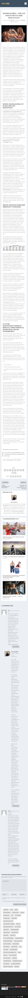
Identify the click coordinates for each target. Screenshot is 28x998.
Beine (11, 909)
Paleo (19, 952)
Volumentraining (15, 963)
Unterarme (6, 963)
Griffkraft (6, 929)
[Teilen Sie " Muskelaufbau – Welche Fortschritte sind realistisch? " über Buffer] (20, 470)
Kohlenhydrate (19, 938)
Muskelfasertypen (6, 189)
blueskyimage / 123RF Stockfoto (14, 460)
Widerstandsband (8, 966)
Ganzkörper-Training (9, 924)
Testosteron (7, 958)
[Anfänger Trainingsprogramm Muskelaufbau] (14, 548)
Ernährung (6, 915)
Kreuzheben (16, 943)
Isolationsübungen (8, 938)
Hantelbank (7, 932)
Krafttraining (7, 943)
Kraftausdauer (18, 941)
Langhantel (14, 946)
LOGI (20, 946)
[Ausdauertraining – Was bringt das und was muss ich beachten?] (14, 528)
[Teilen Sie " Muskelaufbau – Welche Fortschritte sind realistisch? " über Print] (15, 472)
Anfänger (6, 909)
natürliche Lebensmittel (10, 952)
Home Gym (12, 935)
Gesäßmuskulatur (8, 926)
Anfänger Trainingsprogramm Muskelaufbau (14, 556)
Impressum (14, 996)
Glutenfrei (17, 926)
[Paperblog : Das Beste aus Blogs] (4, 989)
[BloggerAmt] (11, 987)
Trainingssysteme (17, 961)
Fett (12, 915)
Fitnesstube (7, 918)
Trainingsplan (7, 961)
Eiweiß (22, 912)
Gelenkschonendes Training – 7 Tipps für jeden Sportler (13, 597)
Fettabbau (18, 915)
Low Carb (6, 949)
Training (14, 958)
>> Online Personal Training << (17, 511)
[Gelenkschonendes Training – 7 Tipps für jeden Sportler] (14, 587)
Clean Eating (15, 912)
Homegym (6, 935)
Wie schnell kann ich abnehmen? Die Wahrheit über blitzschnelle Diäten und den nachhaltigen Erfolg (14, 576)
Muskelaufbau (13, 949)
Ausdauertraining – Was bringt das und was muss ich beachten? (13, 537)
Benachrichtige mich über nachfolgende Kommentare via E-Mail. (13, 898)
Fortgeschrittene (8, 921)
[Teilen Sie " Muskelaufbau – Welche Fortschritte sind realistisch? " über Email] (12, 472)
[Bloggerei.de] (17, 987)
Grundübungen (14, 929)
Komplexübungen (8, 941)
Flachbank (14, 918)
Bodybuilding (7, 912)
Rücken (5, 955)
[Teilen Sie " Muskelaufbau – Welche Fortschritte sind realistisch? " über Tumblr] (12, 470)
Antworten (16, 646)
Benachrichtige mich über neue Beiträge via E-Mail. (13, 901)
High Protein (14, 932)
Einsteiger (23, 20)
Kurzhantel (7, 946)
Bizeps (16, 909)
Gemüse (18, 924)
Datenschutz (8, 996)
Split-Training (12, 955)
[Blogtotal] (23, 987)
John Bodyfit (11, 20)
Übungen (16, 966)
